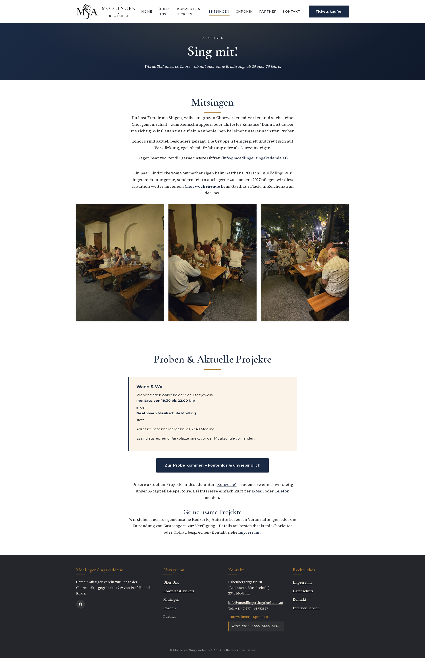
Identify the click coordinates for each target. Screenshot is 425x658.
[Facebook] (80, 604)
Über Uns (163, 11)
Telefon (282, 491)
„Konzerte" (226, 484)
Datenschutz (303, 591)
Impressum (248, 532)
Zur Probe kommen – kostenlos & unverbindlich (212, 465)
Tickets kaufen (328, 11)
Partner (268, 12)
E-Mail (258, 491)
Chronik (244, 12)
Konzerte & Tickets (188, 11)
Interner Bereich (306, 608)
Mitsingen (219, 12)
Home (146, 12)
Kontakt (291, 12)
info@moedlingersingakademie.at (254, 158)
